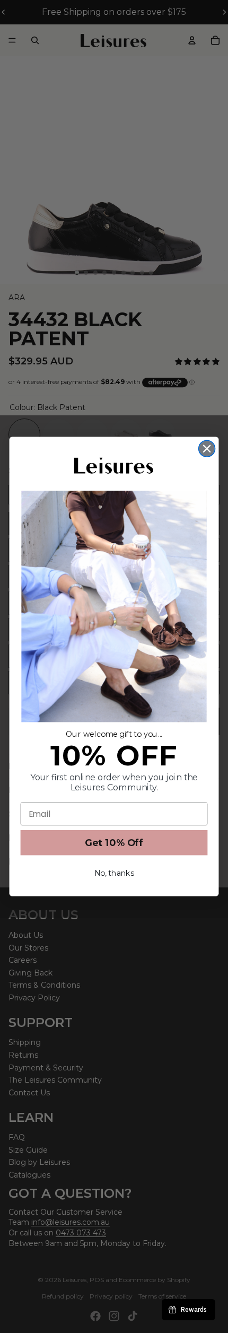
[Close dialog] (207, 448)
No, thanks (114, 873)
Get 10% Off (114, 842)
